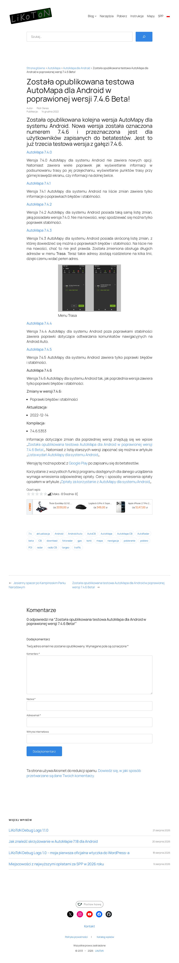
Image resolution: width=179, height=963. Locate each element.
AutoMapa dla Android (76, 68)
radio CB (52, 547)
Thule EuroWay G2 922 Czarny (61, 503)
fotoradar (67, 540)
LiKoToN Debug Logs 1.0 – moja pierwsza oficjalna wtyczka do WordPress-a (69, 853)
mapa (99, 540)
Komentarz (33, 653)
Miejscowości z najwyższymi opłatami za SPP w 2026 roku (56, 864)
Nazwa (31, 699)
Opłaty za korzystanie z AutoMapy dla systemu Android (105, 481)
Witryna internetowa (38, 731)
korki (89, 540)
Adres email (34, 715)
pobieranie (129, 540)
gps (80, 540)
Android (59, 533)
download (52, 540)
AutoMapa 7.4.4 (39, 323)
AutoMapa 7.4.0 (39, 152)
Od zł (61, 507)
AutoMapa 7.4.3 (39, 230)
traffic (77, 547)
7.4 (30, 533)
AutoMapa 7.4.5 (39, 349)
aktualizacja (43, 533)
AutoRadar (143, 533)
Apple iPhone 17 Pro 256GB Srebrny (140, 503)
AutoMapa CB (125, 533)
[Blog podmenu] (95, 16)
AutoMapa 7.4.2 (39, 204)
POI (30, 547)
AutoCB (91, 533)
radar (40, 547)
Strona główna (36, 68)
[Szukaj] (144, 37)
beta (31, 540)
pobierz (144, 540)
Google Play (78, 463)
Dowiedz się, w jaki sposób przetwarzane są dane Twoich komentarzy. (84, 773)
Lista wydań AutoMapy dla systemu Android (63, 454)
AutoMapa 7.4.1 (39, 183)
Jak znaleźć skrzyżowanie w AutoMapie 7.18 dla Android (53, 841)
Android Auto (75, 533)
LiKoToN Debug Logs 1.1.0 (28, 830)
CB (40, 540)
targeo (65, 547)
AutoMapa (54, 68)
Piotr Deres (43, 108)
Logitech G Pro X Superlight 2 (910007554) (100, 503)
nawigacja (113, 540)
